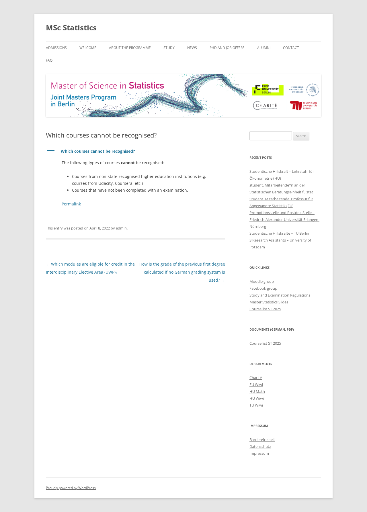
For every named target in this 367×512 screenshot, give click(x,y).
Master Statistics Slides (268, 302)
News (192, 47)
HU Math (257, 391)
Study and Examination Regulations (279, 295)
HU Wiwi (256, 398)
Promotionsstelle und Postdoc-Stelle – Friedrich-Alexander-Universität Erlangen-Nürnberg (284, 219)
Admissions (56, 47)
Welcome (87, 47)
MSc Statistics (71, 27)
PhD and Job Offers (227, 47)
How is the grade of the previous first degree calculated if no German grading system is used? (182, 272)
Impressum (259, 453)
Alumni (263, 47)
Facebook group (263, 288)
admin (121, 228)
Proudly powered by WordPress (71, 487)
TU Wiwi (256, 405)
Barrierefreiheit (262, 439)
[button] (135, 151)
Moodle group (261, 281)
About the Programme (130, 47)
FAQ (49, 60)
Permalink (71, 204)
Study (169, 47)
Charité (255, 377)
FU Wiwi (256, 384)
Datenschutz (260, 446)
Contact (291, 47)
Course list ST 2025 (265, 308)
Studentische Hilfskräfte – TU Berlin (279, 233)
